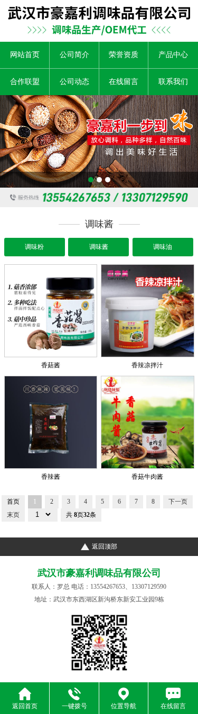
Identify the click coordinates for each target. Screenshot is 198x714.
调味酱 (98, 247)
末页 (13, 514)
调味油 (162, 247)
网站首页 (25, 55)
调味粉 (34, 247)
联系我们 (173, 82)
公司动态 (74, 82)
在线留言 (123, 82)
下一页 (177, 501)
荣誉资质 (123, 55)
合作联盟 (25, 82)
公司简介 (74, 55)
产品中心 (173, 55)
